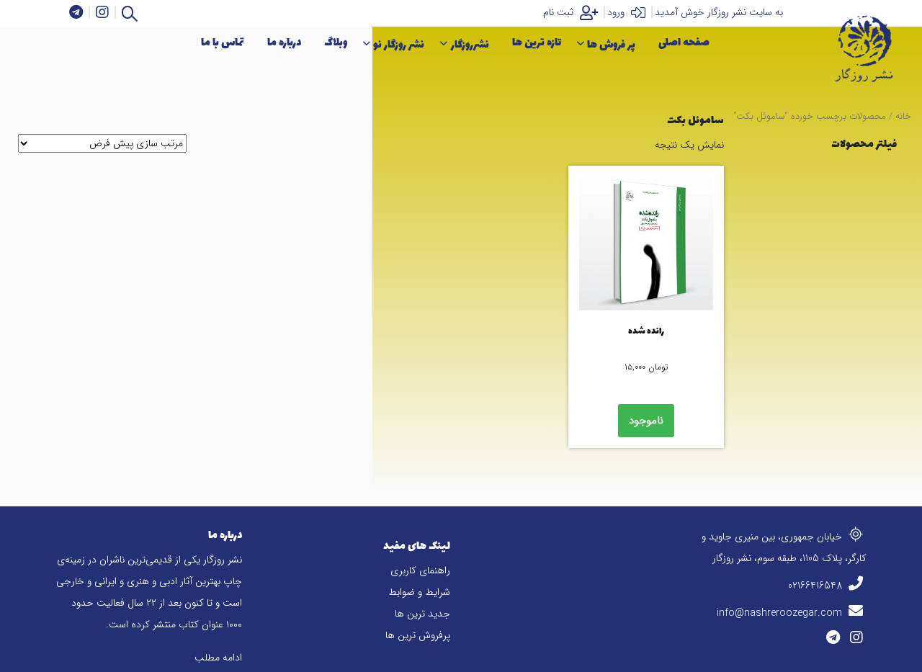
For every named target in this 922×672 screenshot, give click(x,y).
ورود (617, 12)
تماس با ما (222, 43)
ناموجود (646, 420)
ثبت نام (559, 12)
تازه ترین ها (536, 43)
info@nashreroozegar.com (781, 613)
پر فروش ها (611, 45)
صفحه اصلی (684, 43)
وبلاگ (335, 43)
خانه (903, 116)
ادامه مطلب (218, 658)
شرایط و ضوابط (419, 592)
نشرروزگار (470, 45)
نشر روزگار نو (398, 45)
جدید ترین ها (422, 614)
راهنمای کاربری (420, 570)
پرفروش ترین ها (417, 635)
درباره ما (284, 43)
